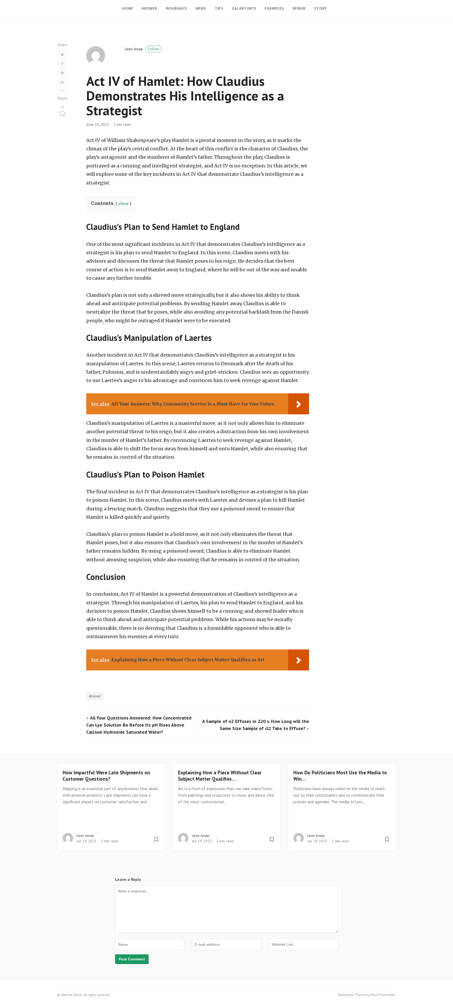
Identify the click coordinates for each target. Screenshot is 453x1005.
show (123, 203)
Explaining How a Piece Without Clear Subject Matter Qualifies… (220, 775)
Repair (299, 8)
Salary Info (244, 8)
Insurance (176, 8)
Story (320, 8)
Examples (274, 8)
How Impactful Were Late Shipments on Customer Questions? (106, 775)
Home (127, 8)
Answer (149, 8)
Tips (219, 8)
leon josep (142, 48)
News (201, 8)
